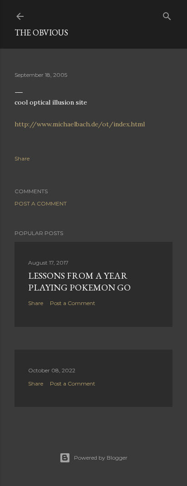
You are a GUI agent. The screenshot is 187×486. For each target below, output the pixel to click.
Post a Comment (41, 203)
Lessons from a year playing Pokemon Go (79, 281)
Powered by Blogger (101, 457)
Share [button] (22, 158)
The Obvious (41, 32)
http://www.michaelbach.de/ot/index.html (80, 124)
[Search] (167, 14)
